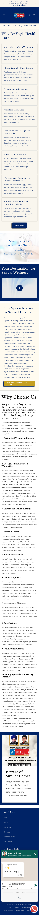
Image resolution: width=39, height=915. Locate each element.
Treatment (7, 832)
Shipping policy (19, 910)
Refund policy (17, 907)
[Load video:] (19, 288)
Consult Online (9, 837)
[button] (4, 15)
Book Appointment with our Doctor (17, 383)
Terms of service (8, 910)
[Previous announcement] (4, 3)
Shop (6, 822)
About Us (7, 827)
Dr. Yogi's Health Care (18, 904)
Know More (19, 225)
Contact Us (8, 841)
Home (6, 818)
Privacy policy (28, 907)
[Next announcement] (35, 3)
